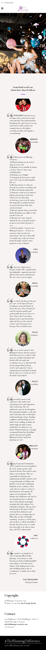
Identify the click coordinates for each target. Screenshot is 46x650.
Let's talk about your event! (17, 645)
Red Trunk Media (28, 603)
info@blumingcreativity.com (16, 624)
